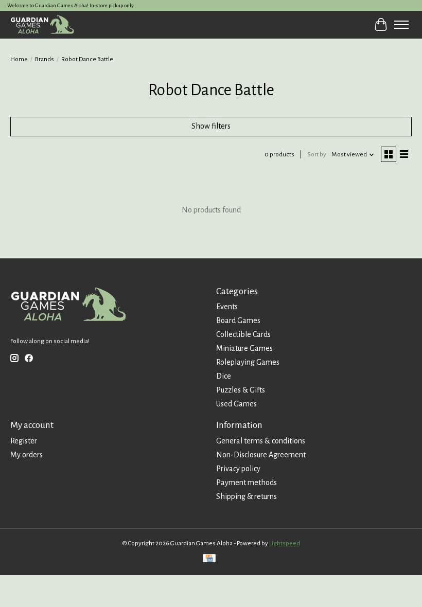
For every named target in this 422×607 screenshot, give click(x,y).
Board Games (238, 320)
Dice (223, 376)
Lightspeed (284, 543)
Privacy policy (238, 469)
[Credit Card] (209, 559)
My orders (26, 455)
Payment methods (246, 482)
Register (23, 441)
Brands (44, 59)
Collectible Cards (243, 334)
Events (227, 306)
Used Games (236, 404)
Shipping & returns (246, 496)
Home (19, 59)
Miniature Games (244, 348)
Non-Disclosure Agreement (261, 455)
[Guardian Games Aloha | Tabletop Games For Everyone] (42, 24)
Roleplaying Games (247, 362)
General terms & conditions (260, 441)
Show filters (211, 126)
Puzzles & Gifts (240, 390)
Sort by (316, 154)
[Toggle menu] (401, 24)
